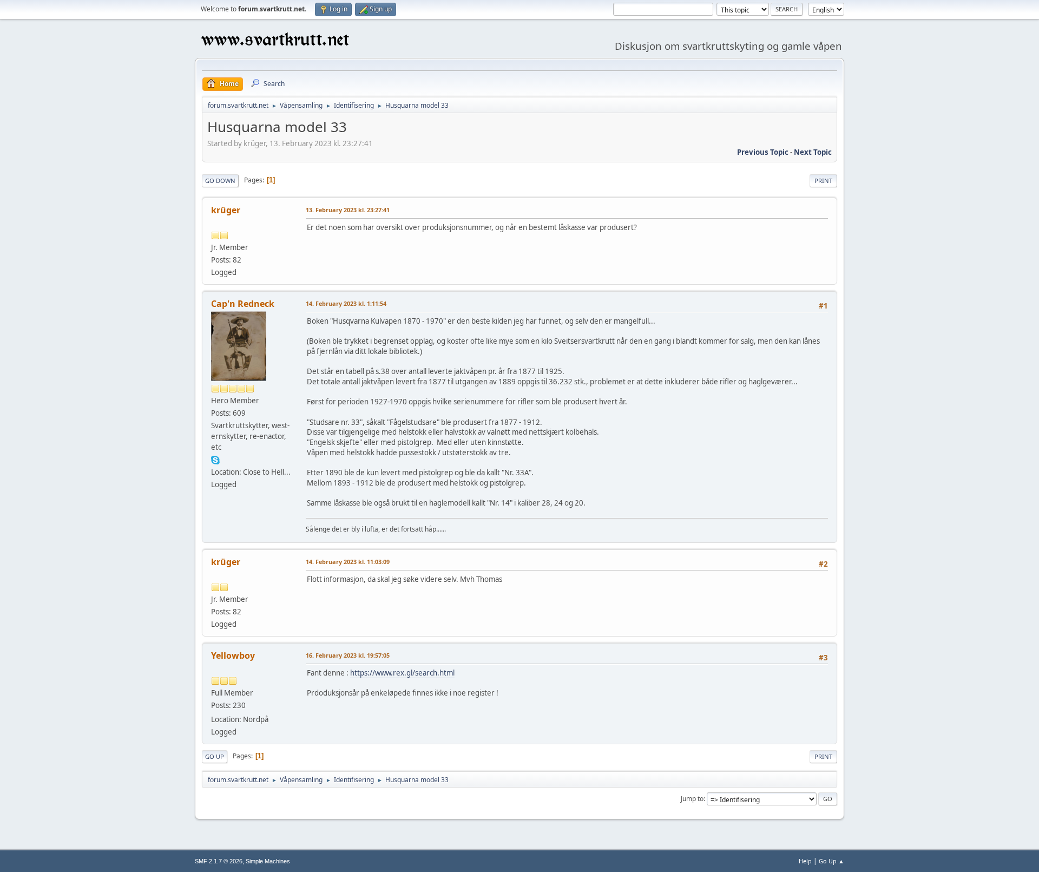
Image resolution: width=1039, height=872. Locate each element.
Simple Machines (268, 861)
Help (805, 861)
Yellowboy (233, 655)
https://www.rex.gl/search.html (402, 673)
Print (823, 180)
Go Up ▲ (831, 861)
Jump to (692, 798)
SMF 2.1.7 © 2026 (218, 861)
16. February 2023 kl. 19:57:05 (348, 655)
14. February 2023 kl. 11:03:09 (348, 562)
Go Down (220, 180)
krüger (225, 210)
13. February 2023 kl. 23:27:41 (348, 210)
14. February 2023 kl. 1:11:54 (346, 303)
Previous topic (762, 152)
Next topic (813, 152)
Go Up (214, 756)
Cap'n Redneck (242, 304)
